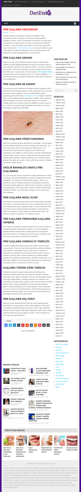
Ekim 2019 (59, 304)
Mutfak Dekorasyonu (62, 378)
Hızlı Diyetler (60, 375)
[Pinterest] (23, 325)
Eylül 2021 (59, 239)
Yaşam (58, 387)
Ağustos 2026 (60, 100)
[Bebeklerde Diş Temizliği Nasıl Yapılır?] (46, 440)
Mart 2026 (59, 114)
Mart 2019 (59, 324)
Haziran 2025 (60, 140)
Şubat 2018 (59, 333)
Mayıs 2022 (59, 216)
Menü (6, 23)
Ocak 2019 (59, 330)
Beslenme (59, 358)
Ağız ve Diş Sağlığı (62, 344)
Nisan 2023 (59, 185)
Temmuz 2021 (60, 245)
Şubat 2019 (59, 327)
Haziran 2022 (60, 213)
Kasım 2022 (59, 199)
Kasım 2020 (59, 267)
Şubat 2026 (59, 117)
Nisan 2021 (59, 253)
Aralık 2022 (59, 196)
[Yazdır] (48, 325)
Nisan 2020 (59, 287)
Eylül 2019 (59, 307)
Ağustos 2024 (60, 157)
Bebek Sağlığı (60, 356)
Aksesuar (58, 347)
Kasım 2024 (59, 151)
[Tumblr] (18, 325)
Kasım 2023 (59, 171)
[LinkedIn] (14, 325)
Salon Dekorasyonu (62, 381)
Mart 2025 (59, 145)
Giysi (57, 367)
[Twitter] (10, 325)
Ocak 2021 (59, 262)
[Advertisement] (28, 346)
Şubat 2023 (59, 191)
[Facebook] (6, 325)
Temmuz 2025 (60, 137)
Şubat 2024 (59, 165)
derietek (5, 32)
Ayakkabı (58, 350)
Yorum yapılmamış (16, 373)
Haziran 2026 (60, 105)
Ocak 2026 (59, 120)
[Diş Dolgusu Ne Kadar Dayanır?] (72, 440)
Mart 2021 (59, 256)
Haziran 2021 (60, 248)
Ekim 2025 (59, 128)
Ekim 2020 (59, 270)
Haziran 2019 (60, 316)
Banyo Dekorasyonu (62, 353)
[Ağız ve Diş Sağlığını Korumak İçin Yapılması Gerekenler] (21, 440)
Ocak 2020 (59, 296)
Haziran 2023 (60, 179)
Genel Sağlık (60, 364)
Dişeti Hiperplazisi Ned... (56, 2)
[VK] (31, 325)
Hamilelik (58, 373)
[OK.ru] (35, 325)
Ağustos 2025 (60, 134)
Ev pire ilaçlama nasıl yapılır (25, 48)
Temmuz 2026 (60, 103)
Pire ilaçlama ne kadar (31, 96)
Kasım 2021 (59, 233)
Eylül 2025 (59, 131)
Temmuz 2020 (60, 279)
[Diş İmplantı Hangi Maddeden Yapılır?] (59, 440)
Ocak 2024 (59, 168)
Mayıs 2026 (59, 108)
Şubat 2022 (59, 225)
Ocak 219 (59, 336)
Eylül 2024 (59, 154)
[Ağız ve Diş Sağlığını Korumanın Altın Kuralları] (9, 440)
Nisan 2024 (59, 162)
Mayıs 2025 (59, 142)
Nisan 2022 (59, 219)
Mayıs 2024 (59, 159)
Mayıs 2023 (59, 182)
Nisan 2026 (59, 111)
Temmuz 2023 (60, 176)
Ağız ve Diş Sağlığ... (22, 2)
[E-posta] (44, 325)
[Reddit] (27, 325)
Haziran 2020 (60, 282)
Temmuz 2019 (60, 313)
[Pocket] (39, 325)
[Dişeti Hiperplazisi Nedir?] (34, 440)
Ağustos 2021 (60, 242)
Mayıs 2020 (59, 285)
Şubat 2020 (59, 293)
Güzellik (58, 370)
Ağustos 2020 (60, 276)
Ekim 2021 (59, 236)
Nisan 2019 (59, 322)
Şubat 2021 (59, 259)
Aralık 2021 (59, 231)
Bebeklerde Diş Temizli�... (12, 5)
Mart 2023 (59, 188)
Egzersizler (59, 361)
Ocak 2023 (59, 194)
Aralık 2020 (59, 265)
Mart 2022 (59, 222)
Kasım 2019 (59, 302)
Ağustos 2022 (60, 208)
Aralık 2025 (59, 122)
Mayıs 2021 (59, 250)
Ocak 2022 (59, 228)
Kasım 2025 (59, 125)
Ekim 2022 (59, 202)
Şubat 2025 (59, 148)
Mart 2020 (59, 290)
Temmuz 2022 (60, 211)
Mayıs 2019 (59, 319)
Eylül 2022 (59, 205)
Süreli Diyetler (60, 384)
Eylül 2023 (59, 174)
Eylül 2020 (59, 273)
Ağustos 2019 (60, 310)
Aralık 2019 (59, 299)
